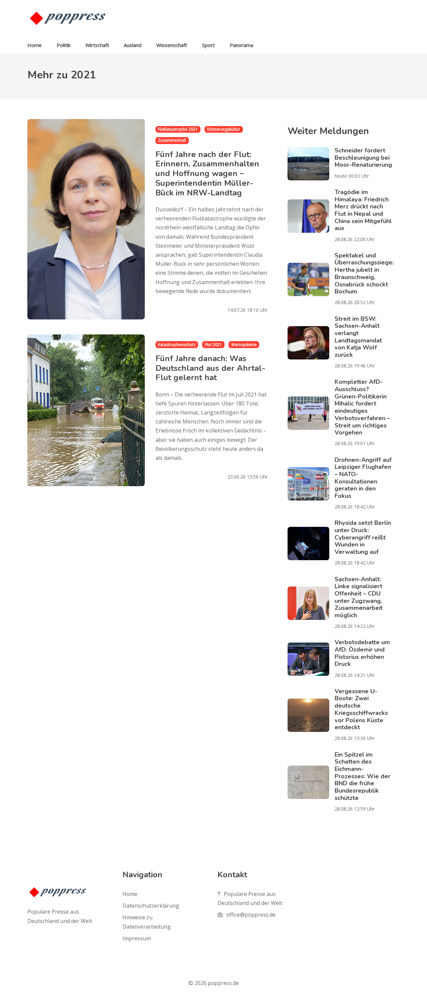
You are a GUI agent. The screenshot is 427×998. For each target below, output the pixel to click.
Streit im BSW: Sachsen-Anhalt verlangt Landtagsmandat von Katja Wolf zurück (358, 337)
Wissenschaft (171, 45)
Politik (63, 45)
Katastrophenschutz (176, 344)
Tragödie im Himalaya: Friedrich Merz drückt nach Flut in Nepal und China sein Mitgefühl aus (363, 210)
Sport (208, 45)
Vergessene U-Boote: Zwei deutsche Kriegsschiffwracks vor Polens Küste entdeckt (361, 709)
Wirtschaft (97, 45)
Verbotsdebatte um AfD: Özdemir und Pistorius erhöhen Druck (362, 653)
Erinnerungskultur (223, 129)
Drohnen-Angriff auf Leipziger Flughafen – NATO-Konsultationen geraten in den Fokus (363, 478)
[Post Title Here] (311, 163)
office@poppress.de (251, 914)
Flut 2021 (213, 344)
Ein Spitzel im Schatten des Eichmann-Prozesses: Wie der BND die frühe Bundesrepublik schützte (362, 776)
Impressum (136, 938)
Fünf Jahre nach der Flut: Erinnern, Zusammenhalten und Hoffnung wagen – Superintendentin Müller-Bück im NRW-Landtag (207, 173)
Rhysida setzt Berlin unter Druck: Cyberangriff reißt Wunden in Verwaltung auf (363, 537)
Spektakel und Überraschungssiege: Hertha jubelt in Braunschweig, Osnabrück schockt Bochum (364, 273)
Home (34, 45)
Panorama (241, 45)
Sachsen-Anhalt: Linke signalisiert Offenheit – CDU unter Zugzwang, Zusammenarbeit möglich (359, 597)
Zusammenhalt (172, 140)
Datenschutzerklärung (150, 905)
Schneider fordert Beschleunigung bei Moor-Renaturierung (363, 157)
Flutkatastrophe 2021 (178, 129)
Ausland (132, 45)
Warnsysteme (244, 344)
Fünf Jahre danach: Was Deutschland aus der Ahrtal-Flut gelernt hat (210, 368)
